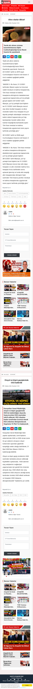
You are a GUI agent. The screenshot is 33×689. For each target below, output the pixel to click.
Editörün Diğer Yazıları (14, 216)
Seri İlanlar (5, 10)
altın (5, 193)
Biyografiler (22, 10)
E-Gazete (22, 5)
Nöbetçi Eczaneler (14, 8)
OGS (21, 495)
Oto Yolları (14, 495)
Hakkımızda (19, 680)
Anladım (27, 685)
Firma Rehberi (25, 8)
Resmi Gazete (12, 193)
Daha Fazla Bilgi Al (22, 687)
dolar (25, 196)
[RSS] (21, 679)
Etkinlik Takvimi (13, 10)
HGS (25, 495)
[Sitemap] (25, 679)
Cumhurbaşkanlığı (23, 193)
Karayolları (6, 495)
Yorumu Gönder (11, 255)
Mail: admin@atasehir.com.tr (16, 220)
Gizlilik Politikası (11, 680)
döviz (19, 196)
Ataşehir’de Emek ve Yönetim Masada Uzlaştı (9, 294)
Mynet (9, 187)
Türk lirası (13, 196)
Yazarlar (14, 5)
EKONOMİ (12, 14)
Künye (4, 680)
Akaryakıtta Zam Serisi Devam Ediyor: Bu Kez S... (9, 320)
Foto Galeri (6, 5)
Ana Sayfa (6, 14)
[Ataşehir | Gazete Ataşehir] (6, 2)
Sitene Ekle (26, 680)
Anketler (5, 8)
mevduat (6, 196)
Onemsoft (19, 678)
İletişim (16, 682)
